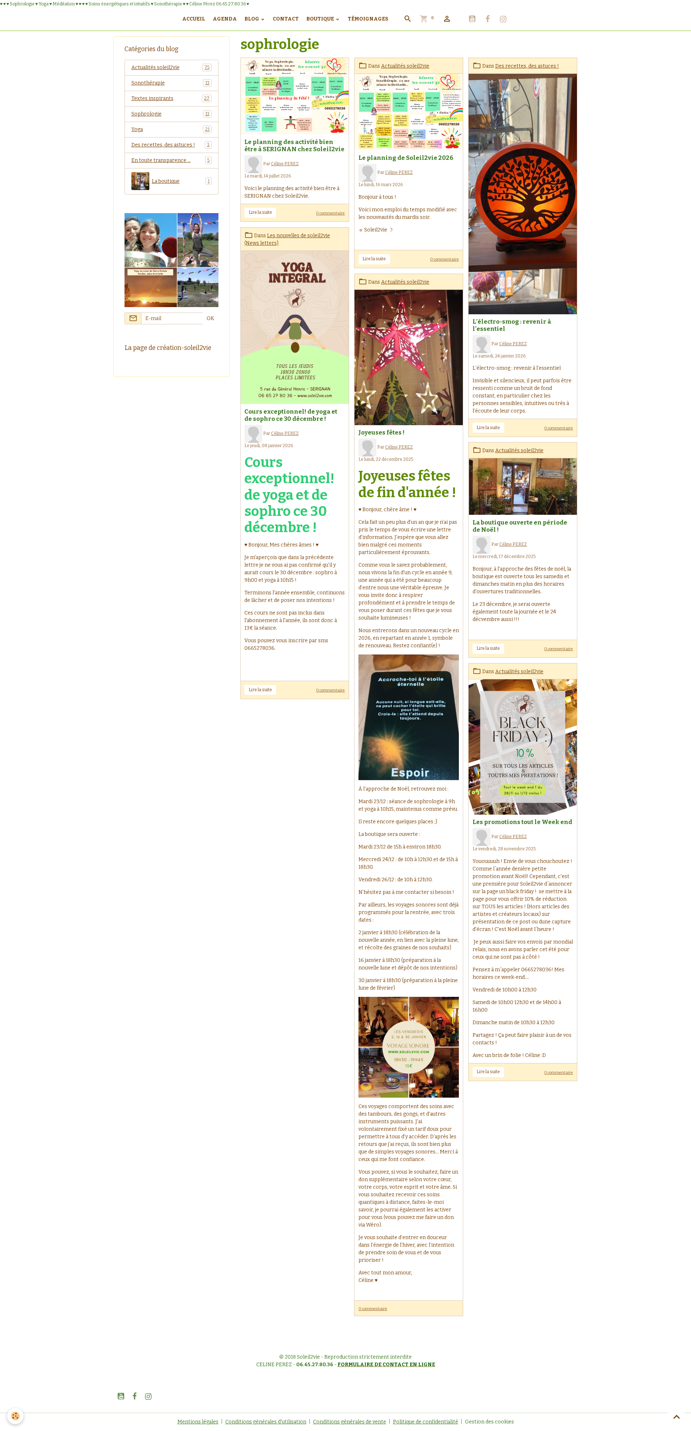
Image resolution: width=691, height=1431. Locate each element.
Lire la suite (260, 212)
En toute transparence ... (170, 160)
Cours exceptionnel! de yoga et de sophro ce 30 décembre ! (290, 415)
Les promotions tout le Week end (522, 821)
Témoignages (368, 19)
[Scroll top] (677, 1417)
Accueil (193, 19)
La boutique (181, 181)
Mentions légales (197, 1422)
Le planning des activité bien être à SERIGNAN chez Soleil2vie (294, 145)
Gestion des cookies (489, 1422)
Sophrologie (170, 114)
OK (210, 318)
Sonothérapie (170, 83)
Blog (252, 19)
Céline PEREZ (285, 163)
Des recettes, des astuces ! (527, 66)
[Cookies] (15, 1416)
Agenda (225, 19)
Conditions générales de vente (349, 1422)
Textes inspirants (170, 98)
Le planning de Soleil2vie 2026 (405, 157)
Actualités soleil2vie (405, 66)
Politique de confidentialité (425, 1422)
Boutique (320, 19)
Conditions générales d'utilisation (265, 1422)
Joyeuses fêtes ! (381, 432)
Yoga (170, 129)
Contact (286, 19)
